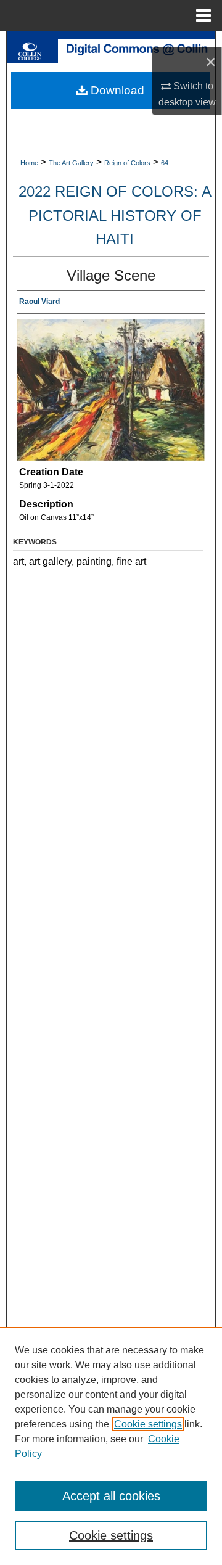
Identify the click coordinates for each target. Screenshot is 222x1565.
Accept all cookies (111, 1496)
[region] (111, 1446)
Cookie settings (148, 1424)
